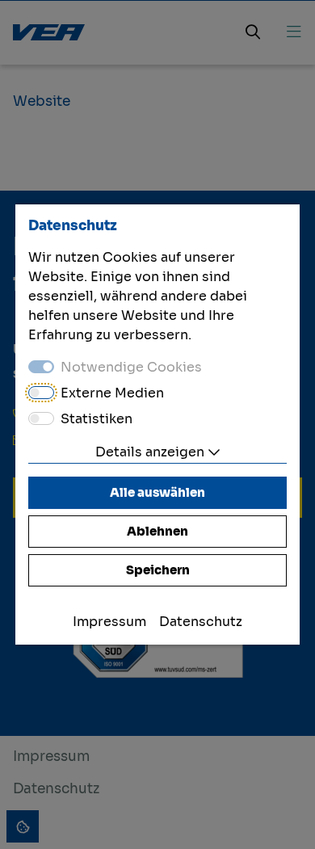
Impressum (109, 621)
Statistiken (96, 418)
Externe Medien (112, 393)
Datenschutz (200, 621)
